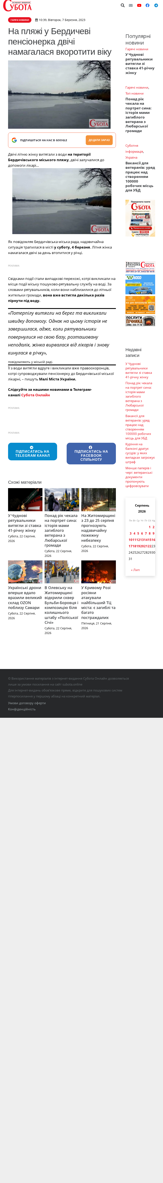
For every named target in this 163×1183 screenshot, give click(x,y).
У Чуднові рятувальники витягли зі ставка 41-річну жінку (24, 523)
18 (134, 546)
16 (153, 540)
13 (142, 540)
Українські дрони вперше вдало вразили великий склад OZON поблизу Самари (25, 597)
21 (146, 546)
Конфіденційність (22, 709)
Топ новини (134, 93)
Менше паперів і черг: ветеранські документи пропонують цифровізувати (138, 477)
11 (134, 540)
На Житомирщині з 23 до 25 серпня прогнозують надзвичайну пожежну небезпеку (98, 528)
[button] (123, 5)
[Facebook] (147, 5)
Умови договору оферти (27, 703)
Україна (131, 157)
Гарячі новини (136, 49)
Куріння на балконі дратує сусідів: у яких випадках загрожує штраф (140, 453)
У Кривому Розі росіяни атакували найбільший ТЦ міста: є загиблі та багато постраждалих (98, 602)
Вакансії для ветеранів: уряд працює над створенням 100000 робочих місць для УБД (140, 177)
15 (150, 540)
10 (130, 540)
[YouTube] (139, 5)
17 (130, 546)
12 (138, 540)
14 (146, 540)
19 (138, 546)
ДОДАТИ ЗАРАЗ (99, 140)
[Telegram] (156, 5)
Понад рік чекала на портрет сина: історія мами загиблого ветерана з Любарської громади (61, 530)
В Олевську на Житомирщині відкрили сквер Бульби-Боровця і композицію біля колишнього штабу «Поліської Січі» (61, 605)
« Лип (135, 570)
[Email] (131, 5)
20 (142, 546)
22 (150, 546)
